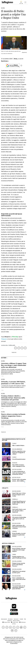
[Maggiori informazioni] (21, 66)
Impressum (16, 619)
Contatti (21, 619)
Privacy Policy (6, 622)
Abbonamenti (4, 619)
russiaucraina (4, 345)
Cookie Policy (15, 622)
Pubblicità (9, 620)
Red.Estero (4, 61)
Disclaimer (10, 619)
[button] (3, 627)
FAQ (25, 619)
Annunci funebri (16, 620)
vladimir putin (11, 345)
